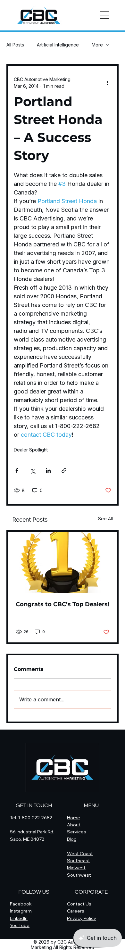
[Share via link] (64, 470)
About (73, 825)
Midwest (76, 868)
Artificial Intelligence (58, 44)
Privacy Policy (81, 918)
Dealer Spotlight (31, 449)
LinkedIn (19, 918)
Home (73, 818)
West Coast (80, 853)
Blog (72, 839)
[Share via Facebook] (17, 470)
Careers (75, 911)
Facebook (21, 904)
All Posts (15, 44)
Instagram (21, 911)
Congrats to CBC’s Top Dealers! (62, 604)
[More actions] (107, 83)
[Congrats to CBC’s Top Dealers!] (62, 562)
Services (76, 832)
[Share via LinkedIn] (48, 470)
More (97, 44)
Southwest (79, 875)
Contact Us (79, 904)
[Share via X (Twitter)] (32, 470)
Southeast (78, 860)
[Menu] (104, 15)
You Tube (19, 925)
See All (105, 518)
